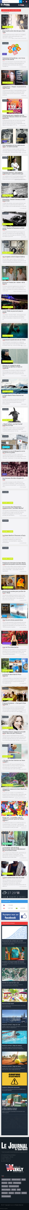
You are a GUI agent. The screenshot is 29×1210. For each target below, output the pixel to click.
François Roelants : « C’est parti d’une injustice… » (14, 703)
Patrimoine (6, 447)
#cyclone (4, 1183)
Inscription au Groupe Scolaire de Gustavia (13, 962)
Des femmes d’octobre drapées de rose (13, 478)
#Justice (11, 1193)
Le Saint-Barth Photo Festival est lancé (13, 396)
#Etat (18, 1189)
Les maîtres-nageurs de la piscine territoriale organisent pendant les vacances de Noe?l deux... (13, 1048)
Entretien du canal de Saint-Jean (10, 982)
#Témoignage (17, 1183)
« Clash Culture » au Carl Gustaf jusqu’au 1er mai (12, 424)
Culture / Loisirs (8, 27)
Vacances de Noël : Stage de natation (12, 1045)
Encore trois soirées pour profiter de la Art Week (13, 592)
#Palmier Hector (16, 1179)
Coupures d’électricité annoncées (11, 1087)
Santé (4, 54)
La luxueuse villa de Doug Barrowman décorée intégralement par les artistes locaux (13, 849)
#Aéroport (4, 1193)
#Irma (23, 1179)
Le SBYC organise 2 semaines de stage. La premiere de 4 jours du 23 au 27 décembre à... (14, 1027)
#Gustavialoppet (6, 1196)
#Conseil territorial (13, 1186)
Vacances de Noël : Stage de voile (11, 1024)
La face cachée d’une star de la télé (13, 877)
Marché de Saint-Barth (8, 1003)
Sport (4, 616)
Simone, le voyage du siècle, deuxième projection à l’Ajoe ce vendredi (12, 367)
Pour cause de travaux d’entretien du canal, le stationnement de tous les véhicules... (12, 985)
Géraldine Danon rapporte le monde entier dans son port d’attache (13, 732)
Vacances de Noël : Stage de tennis (11, 1066)
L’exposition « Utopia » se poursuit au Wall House (14, 87)
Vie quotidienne (7, 843)
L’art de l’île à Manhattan (10, 647)
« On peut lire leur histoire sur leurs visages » (13, 761)
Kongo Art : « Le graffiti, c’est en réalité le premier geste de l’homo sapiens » (13, 819)
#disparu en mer (6, 1179)
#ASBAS (24, 1193)
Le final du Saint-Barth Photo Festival (11, 675)
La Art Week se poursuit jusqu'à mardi (12, 311)
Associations (7, 643)
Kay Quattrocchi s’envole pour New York (13, 31)
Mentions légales (4, 1208)
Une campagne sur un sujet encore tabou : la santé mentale (13, 146)
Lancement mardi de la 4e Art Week (14, 340)
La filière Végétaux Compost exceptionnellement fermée (9, 1109)
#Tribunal (17, 1193)
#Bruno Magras (6, 1189)
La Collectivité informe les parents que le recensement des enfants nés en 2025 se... (14, 943)
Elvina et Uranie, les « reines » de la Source (13, 283)
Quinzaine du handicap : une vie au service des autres (13, 58)
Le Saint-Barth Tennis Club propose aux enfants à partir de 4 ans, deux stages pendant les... (13, 1069)
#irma (10, 1183)
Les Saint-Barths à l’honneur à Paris (13, 535)
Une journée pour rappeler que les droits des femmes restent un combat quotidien (14, 116)
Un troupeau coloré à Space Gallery (13, 257)
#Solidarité (4, 1186)
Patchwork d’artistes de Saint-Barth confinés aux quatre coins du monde (14, 563)
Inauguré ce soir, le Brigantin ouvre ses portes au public (13, 451)
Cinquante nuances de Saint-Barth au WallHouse (14, 789)
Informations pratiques (8, 923)
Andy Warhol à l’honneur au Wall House (13, 228)
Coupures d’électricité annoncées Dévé (12, 1130)
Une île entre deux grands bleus (12, 620)
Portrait (5, 278)
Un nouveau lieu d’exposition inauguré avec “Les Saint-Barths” (13, 507)
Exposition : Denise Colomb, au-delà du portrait (13, 200)
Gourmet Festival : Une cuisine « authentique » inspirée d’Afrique (12, 173)
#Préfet (13, 1189)
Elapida (12, 1205)
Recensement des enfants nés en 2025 (12, 941)
